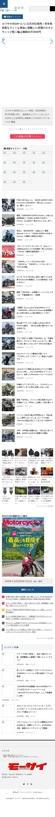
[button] (10, 129)
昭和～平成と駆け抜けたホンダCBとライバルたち (20, 757)
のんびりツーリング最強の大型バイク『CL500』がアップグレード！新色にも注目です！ (35, 356)
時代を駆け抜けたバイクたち (13, 755)
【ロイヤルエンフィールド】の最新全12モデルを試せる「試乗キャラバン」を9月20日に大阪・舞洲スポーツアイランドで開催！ (35, 725)
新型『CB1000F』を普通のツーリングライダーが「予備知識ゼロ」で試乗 (35, 293)
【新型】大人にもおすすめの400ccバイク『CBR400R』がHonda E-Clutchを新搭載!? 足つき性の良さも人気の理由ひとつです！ (35, 310)
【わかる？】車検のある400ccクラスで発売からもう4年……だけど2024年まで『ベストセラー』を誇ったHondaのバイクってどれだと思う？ (35, 372)
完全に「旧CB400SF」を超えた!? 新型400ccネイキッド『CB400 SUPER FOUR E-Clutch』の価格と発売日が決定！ (35, 233)
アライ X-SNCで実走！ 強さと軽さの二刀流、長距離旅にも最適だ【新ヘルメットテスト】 (34, 657)
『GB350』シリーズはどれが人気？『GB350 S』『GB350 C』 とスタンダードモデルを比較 (34, 264)
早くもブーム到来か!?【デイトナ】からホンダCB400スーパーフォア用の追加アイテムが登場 (35, 673)
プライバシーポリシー (26, 792)
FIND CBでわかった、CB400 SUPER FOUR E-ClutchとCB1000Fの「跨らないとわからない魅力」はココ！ (34, 202)
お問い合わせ (38, 792)
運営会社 (15, 792)
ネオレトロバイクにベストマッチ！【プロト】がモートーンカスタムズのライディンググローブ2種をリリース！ (34, 709)
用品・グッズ (30, 664)
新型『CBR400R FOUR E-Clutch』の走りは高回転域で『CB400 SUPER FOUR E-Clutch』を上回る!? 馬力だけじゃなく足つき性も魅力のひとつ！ (35, 218)
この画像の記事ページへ (27, 136)
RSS (31, 784)
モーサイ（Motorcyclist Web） (25, 798)
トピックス (29, 209)
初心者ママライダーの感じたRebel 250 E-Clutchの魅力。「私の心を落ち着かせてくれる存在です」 (35, 325)
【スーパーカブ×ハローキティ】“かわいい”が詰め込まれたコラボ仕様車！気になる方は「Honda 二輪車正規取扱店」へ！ (34, 249)
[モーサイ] (5, 9)
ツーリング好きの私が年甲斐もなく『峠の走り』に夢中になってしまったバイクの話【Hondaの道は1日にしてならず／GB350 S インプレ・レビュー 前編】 (34, 418)
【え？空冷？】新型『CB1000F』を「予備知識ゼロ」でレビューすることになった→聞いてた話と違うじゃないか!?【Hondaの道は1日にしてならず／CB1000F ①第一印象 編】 (35, 341)
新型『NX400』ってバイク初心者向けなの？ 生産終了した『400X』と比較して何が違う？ (35, 401)
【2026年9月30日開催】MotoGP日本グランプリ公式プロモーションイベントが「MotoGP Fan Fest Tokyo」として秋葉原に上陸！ (34, 691)
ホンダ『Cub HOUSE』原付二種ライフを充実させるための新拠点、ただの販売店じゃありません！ (34, 279)
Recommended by (42, 506)
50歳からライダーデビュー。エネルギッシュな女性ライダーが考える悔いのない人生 (35, 385)
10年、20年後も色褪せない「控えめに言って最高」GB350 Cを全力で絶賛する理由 (35, 431)
